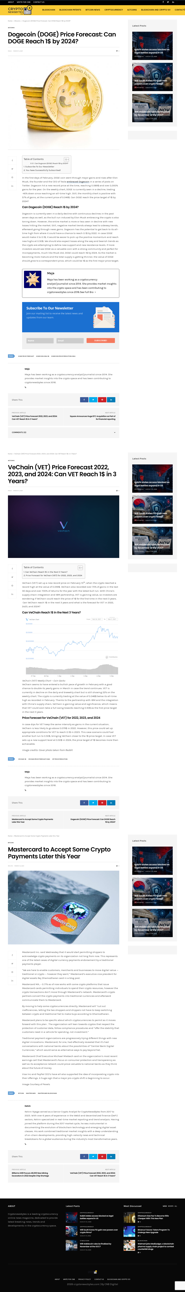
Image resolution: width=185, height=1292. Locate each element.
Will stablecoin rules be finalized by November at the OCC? (152, 113)
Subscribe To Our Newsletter (39, 166)
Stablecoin (84, 1240)
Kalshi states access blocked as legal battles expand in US (152, 51)
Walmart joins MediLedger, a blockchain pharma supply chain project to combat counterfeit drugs (156, 1246)
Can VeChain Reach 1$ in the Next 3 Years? (46, 572)
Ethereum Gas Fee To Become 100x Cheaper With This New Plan (153, 1217)
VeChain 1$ (22, 759)
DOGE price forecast (26, 356)
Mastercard (31, 1093)
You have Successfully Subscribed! (43, 170)
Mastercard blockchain (47, 1093)
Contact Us (99, 1279)
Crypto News (139, 56)
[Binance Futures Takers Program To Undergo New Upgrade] (129, 1231)
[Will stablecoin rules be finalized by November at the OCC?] (152, 108)
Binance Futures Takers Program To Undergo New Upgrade (154, 1231)
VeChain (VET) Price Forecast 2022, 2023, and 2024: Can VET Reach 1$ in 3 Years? (34, 417)
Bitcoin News (93, 10)
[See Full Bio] (95, 292)
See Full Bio (87, 292)
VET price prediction (59, 759)
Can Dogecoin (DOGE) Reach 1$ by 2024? (51, 163)
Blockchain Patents (70, 10)
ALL (176, 1206)
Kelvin (10, 866)
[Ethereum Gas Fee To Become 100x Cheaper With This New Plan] (129, 1217)
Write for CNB (69, 1279)
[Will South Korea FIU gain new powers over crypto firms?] (152, 77)
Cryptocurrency (113, 10)
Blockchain (48, 10)
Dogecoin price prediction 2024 (63, 356)
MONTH (170, 1206)
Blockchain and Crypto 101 (155, 10)
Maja (10, 51)
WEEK (165, 1206)
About (57, 1279)
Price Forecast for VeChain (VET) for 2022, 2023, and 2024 (54, 575)
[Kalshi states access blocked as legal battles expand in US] (152, 46)
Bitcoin (11, 842)
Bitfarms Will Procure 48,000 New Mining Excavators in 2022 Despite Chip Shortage (30, 1174)
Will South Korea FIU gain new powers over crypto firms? (150, 82)
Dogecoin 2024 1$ (42, 356)
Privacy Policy (84, 1279)
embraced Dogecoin (78, 181)
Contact (179, 10)
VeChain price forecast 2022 (39, 759)
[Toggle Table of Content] (65, 159)
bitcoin (21, 1093)
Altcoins (132, 10)
